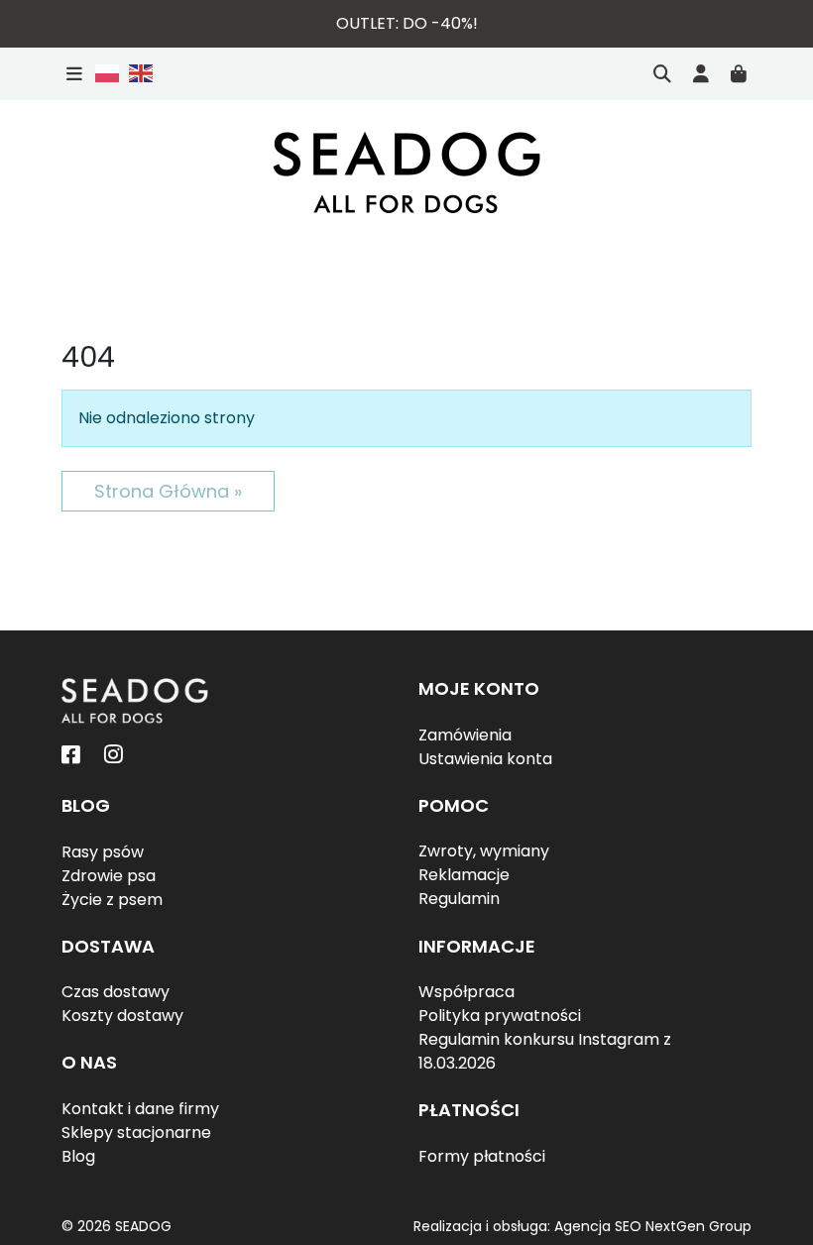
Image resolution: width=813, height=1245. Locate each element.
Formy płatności (481, 1156)
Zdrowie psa (108, 875)
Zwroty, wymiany (483, 851)
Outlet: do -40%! (407, 23)
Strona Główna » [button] (168, 491)
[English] (138, 72)
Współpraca (466, 991)
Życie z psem (112, 899)
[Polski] (108, 72)
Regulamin (459, 898)
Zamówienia (465, 735)
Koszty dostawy (122, 1015)
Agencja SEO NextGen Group (653, 1226)
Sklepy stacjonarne (136, 1132)
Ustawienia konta (485, 758)
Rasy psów (102, 852)
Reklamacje (464, 874)
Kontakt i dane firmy (140, 1108)
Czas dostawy (115, 991)
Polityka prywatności (499, 1015)
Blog (78, 1156)
